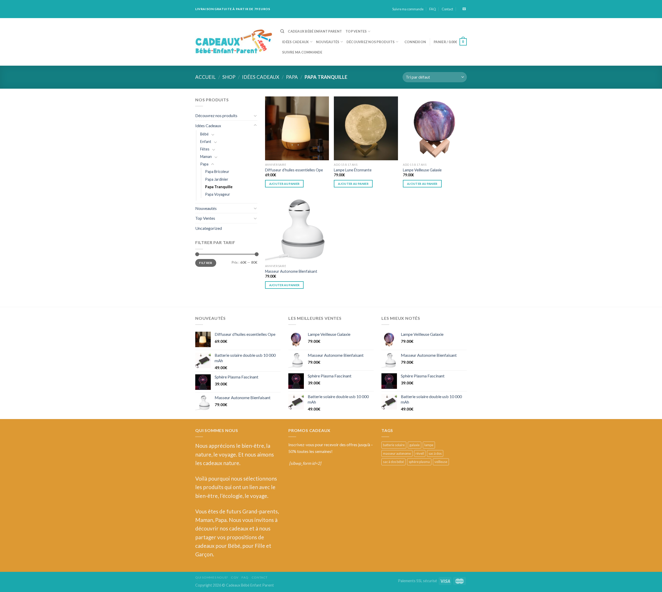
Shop (228, 77)
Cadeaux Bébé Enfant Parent (315, 31)
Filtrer (205, 263)
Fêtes (204, 149)
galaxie (414, 445)
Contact (447, 9)
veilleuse (440, 462)
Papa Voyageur (217, 194)
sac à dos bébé (393, 462)
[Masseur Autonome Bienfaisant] (297, 230)
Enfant (205, 141)
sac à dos (435, 453)
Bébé (204, 134)
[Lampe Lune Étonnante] (366, 128)
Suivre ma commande (408, 9)
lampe (428, 445)
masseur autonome (397, 453)
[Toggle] (255, 115)
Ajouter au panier (284, 183)
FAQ (432, 9)
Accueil (205, 77)
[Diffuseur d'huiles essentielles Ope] (297, 128)
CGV (234, 577)
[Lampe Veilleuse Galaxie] (435, 128)
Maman (206, 156)
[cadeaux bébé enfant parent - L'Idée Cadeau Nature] (234, 42)
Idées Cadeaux (295, 42)
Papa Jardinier (216, 179)
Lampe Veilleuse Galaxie (422, 170)
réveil (420, 453)
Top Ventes (356, 31)
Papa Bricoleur (217, 171)
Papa (292, 77)
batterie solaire (394, 445)
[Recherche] (282, 31)
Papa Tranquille (218, 187)
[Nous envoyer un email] (464, 9)
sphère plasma (419, 462)
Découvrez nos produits (371, 42)
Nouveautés (328, 42)
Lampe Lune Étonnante (353, 170)
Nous (201, 445)
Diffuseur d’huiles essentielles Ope (294, 170)
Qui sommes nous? (211, 577)
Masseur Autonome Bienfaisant (291, 271)
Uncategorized (208, 228)
